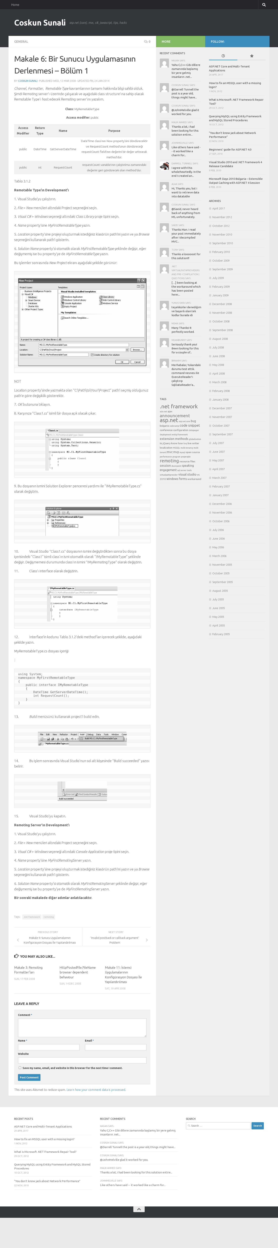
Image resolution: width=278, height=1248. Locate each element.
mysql (182, 452)
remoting (49, 917)
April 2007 (218, 469)
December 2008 (222, 304)
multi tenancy (187, 448)
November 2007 (222, 417)
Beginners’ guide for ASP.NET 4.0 (230, 149)
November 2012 (222, 217)
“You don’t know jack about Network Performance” (47, 1181)
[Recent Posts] (223, 56)
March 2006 (219, 556)
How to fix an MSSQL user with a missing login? (44, 1139)
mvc (170, 452)
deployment (165, 434)
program (176, 457)
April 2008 (218, 373)
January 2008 (220, 399)
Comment (25, 1014)
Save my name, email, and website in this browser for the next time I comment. (73, 1068)
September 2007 (222, 434)
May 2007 (218, 460)
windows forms (176, 478)
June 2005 (218, 608)
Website (23, 1053)
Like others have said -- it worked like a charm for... (186, 151)
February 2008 (221, 390)
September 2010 (222, 243)
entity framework (180, 434)
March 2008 (219, 382)
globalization (195, 439)
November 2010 (222, 234)
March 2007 (219, 477)
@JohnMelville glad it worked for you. (124, 1159)
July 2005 (218, 599)
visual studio (187, 474)
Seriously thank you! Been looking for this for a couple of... (185, 348)
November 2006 (222, 512)
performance (166, 457)
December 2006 (222, 503)
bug (193, 421)
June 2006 (218, 538)
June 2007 (218, 451)
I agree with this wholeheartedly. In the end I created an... (186, 171)
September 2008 (222, 330)
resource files (187, 461)
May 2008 (218, 364)
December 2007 (222, 408)
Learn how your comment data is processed (96, 1089)
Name (22, 1040)
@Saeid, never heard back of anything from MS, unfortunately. (186, 213)
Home (15, 4)
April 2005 (218, 625)
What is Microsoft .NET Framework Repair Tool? (45, 1151)
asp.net (169, 420)
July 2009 (218, 278)
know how (177, 443)
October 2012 (221, 225)
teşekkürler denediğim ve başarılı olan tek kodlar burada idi (186, 311)
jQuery (167, 443)
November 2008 (222, 312)
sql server (181, 470)
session (165, 465)
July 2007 (218, 443)
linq (185, 443)
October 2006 (221, 521)
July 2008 (218, 347)
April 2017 (218, 208)
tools (189, 470)
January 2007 (220, 495)
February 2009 (221, 286)
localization (166, 447)
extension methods (174, 438)
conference (166, 430)
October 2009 (221, 260)
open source (193, 452)
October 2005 (221, 573)
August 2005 (220, 590)
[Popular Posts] (251, 56)
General (21, 41)
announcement (175, 415)
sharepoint (176, 466)
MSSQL (176, 448)
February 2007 (221, 486)
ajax (170, 411)
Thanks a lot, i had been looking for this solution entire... (185, 130)
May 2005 (218, 616)
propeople (186, 457)
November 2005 (222, 564)
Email (89, 1040)
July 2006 (218, 529)
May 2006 (218, 547)
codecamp (174, 426)
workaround (194, 478)
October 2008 (221, 321)
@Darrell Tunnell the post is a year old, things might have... (185, 93)
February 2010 (221, 251)
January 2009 (220, 295)
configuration (180, 430)
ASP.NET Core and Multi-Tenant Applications (43, 1126)
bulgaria (164, 425)
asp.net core (184, 421)
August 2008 (220, 338)
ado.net (163, 411)
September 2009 (222, 269)
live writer (193, 443)
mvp (176, 452)
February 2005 (221, 634)
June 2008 (218, 356)
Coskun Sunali (40, 22)
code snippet (190, 425)
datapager (194, 430)
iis (161, 443)
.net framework (32, 917)
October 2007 (221, 425)
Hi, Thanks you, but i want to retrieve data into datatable (185, 192)
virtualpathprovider (169, 475)
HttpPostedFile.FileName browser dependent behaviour (78, 972)
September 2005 (222, 582)
